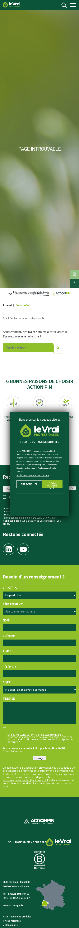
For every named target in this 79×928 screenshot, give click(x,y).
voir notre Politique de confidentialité (43, 748)
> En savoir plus (12, 521)
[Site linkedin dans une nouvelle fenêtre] (10, 547)
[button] (74, 274)
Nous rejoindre (13, 921)
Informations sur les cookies (33, 475)
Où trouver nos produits (18, 916)
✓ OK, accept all (52, 484)
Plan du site (11, 925)
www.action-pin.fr (13, 905)
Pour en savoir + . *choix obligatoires (34, 750)
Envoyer (39, 758)
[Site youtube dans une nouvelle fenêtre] (24, 547)
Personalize (29, 484)
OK (73, 488)
